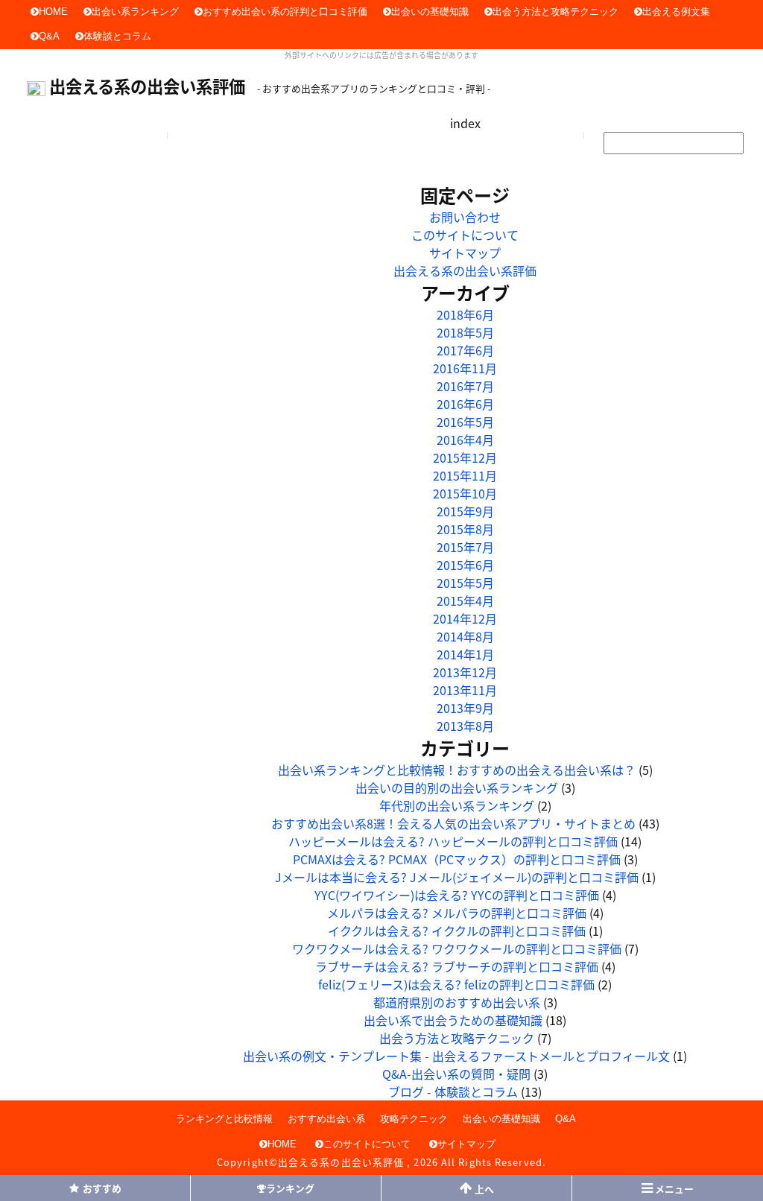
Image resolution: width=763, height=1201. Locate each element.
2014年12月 (465, 618)
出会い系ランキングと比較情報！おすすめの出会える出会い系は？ (457, 770)
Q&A (49, 36)
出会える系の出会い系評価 (147, 86)
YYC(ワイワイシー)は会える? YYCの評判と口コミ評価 (456, 895)
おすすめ (102, 1188)
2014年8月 (465, 636)
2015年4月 (465, 600)
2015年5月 (465, 583)
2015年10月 (465, 493)
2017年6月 (465, 350)
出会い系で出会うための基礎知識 (453, 1020)
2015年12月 (465, 457)
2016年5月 (465, 422)
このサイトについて (465, 235)
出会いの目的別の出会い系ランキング (456, 787)
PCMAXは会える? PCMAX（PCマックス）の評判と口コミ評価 (457, 859)
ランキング (290, 1188)
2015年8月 (465, 529)
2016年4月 (465, 440)
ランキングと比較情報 (224, 1118)
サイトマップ (465, 253)
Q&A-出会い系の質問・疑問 (456, 1074)
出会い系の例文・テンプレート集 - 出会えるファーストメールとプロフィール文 (456, 1056)
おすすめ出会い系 (326, 1118)
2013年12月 (465, 672)
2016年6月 (465, 404)
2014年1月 (465, 654)
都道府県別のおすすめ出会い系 (456, 1002)
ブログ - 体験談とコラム (453, 1091)
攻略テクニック (414, 1118)
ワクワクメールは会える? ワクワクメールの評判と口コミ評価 (456, 948)
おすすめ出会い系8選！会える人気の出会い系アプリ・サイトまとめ (453, 823)
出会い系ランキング (135, 11)
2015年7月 (465, 547)
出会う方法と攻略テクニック (555, 11)
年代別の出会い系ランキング (456, 805)
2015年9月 (465, 511)
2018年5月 (465, 332)
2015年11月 (465, 475)
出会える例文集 (676, 11)
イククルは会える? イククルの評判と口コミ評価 (457, 930)
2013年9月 (465, 708)
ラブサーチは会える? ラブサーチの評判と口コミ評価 (456, 966)
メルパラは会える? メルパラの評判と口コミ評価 (456, 913)
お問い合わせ (465, 217)
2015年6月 (465, 565)
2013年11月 (465, 690)
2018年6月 (465, 314)
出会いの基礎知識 (430, 11)
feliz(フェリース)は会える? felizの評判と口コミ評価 (456, 984)
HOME (53, 11)
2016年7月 (465, 386)
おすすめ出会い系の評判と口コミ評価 (285, 11)
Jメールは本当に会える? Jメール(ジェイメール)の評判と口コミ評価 (457, 877)
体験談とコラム (117, 36)
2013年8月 (465, 726)
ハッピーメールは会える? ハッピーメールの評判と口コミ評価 (453, 841)
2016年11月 (465, 368)
